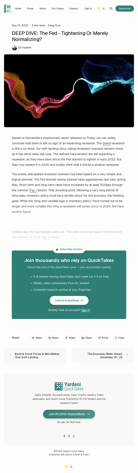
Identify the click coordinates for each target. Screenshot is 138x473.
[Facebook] (64, 436)
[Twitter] (69, 436)
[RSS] (73, 436)
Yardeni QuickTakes (73, 451)
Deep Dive (54, 25)
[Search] (111, 9)
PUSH (86, 454)
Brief (77, 454)
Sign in (85, 310)
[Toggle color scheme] (101, 8)
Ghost (68, 454)
